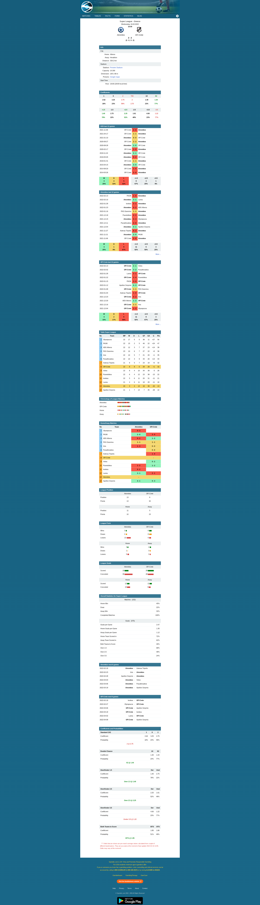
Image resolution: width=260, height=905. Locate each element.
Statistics (128, 16)
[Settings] (177, 16)
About (137, 888)
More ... (158, 254)
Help (114, 888)
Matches (86, 16)
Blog (139, 16)
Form (117, 16)
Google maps (115, 77)
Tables (98, 16)
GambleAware (117, 875)
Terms (129, 888)
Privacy (121, 888)
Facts (107, 16)
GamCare (144, 875)
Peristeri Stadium (116, 67)
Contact (144, 888)
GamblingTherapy (131, 875)
